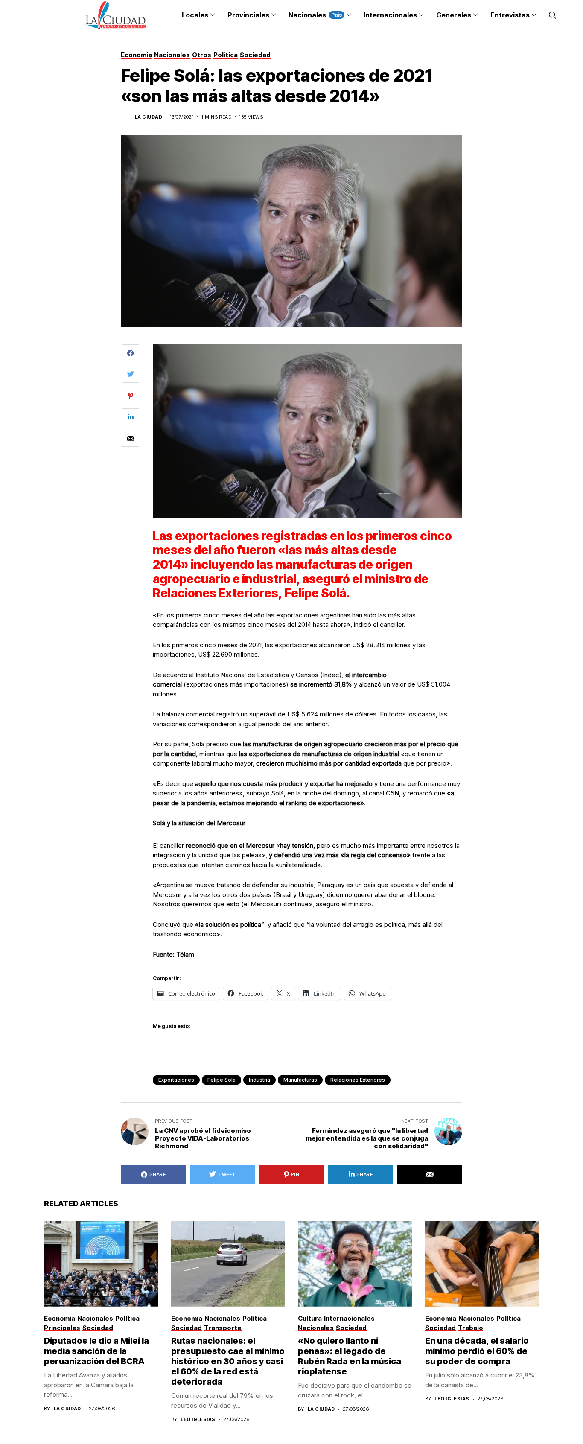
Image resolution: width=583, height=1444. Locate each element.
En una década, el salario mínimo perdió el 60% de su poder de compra (477, 1351)
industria (259, 1080)
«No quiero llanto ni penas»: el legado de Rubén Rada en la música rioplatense (349, 1356)
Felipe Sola (221, 1080)
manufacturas (300, 1080)
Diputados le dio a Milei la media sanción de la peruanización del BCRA (96, 1351)
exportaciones (176, 1080)
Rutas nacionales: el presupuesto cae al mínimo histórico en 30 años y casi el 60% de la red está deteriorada (228, 1361)
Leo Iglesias (198, 1419)
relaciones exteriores (357, 1080)
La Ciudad (148, 117)
